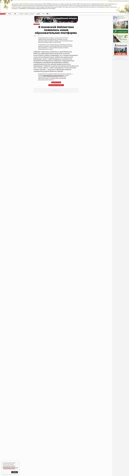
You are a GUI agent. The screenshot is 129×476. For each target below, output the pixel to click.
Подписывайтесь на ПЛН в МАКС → (56, 85)
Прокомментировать (56, 82)
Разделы (26, 13)
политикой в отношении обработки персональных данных (10, 467)
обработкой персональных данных (9, 468)
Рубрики (21, 13)
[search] (125, 13)
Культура (36, 24)
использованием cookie (7, 466)
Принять (14, 472)
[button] (127, 13)
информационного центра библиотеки (53, 75)
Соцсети (32, 13)
